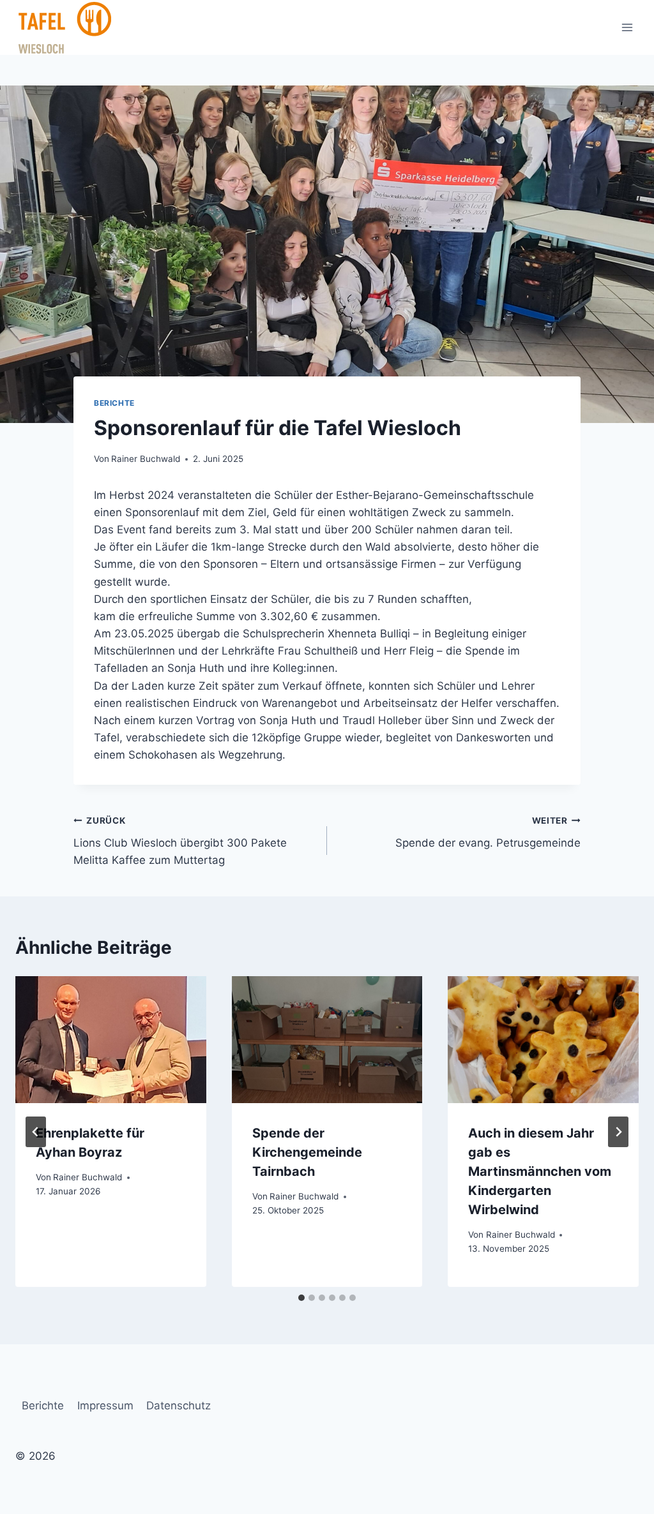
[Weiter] (618, 1132)
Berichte (114, 403)
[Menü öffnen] (627, 27)
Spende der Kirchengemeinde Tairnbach (307, 1152)
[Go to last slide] (36, 1132)
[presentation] (110, 1039)
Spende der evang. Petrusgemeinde (488, 832)
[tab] (301, 1298)
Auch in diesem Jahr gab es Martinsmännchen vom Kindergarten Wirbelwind (539, 1171)
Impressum (105, 1405)
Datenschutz (178, 1405)
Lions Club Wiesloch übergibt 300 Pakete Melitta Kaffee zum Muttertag (180, 840)
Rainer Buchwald (145, 459)
